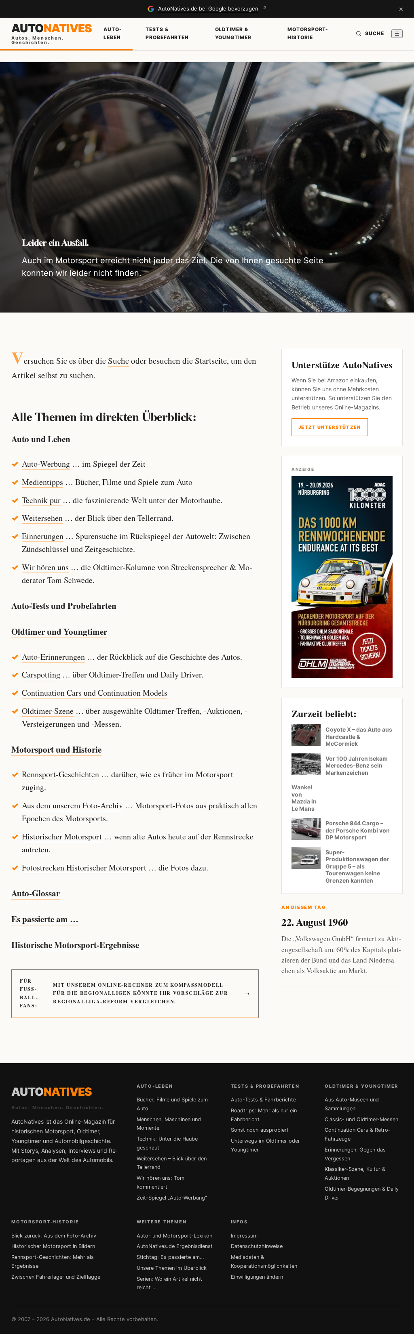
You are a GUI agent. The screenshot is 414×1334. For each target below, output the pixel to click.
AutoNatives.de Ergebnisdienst (175, 1246)
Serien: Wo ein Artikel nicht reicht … (169, 1283)
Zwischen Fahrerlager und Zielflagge (55, 1277)
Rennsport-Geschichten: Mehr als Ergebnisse (52, 1261)
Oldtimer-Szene (48, 710)
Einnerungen (42, 536)
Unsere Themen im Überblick (172, 1268)
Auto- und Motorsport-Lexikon (174, 1236)
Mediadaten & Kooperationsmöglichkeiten (264, 1261)
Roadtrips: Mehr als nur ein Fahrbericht (264, 1114)
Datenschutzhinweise (257, 1246)
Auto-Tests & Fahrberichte (263, 1100)
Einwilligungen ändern (257, 1277)
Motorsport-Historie (308, 33)
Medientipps (42, 481)
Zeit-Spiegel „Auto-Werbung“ (172, 1198)
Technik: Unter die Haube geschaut (167, 1143)
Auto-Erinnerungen (53, 656)
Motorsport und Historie (56, 749)
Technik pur (41, 500)
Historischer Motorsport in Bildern (53, 1246)
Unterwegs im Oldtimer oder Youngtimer (265, 1145)
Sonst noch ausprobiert (260, 1130)
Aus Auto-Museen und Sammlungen (352, 1104)
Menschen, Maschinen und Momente (169, 1123)
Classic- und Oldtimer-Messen (361, 1119)
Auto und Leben (40, 439)
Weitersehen (42, 517)
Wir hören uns (45, 567)
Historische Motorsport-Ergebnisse (75, 945)
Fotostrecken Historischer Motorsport (84, 867)
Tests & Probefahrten (167, 33)
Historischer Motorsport (62, 836)
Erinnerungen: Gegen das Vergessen (355, 1154)
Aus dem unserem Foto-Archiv (72, 805)
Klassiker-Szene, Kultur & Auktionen (355, 1173)
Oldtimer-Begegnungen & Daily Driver (362, 1193)
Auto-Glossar (35, 893)
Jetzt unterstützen (329, 427)
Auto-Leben (113, 33)
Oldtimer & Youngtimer (233, 33)
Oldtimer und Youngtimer (59, 631)
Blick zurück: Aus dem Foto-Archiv (53, 1236)
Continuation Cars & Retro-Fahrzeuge (358, 1134)
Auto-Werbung (46, 463)
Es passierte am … (44, 919)
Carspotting (41, 674)
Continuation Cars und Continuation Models (94, 692)
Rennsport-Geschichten (60, 774)
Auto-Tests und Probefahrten (63, 606)
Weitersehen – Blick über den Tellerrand (172, 1163)
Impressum (244, 1236)
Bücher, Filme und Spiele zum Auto (172, 1104)
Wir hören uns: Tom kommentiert (160, 1182)
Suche (118, 360)
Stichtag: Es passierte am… (170, 1257)
